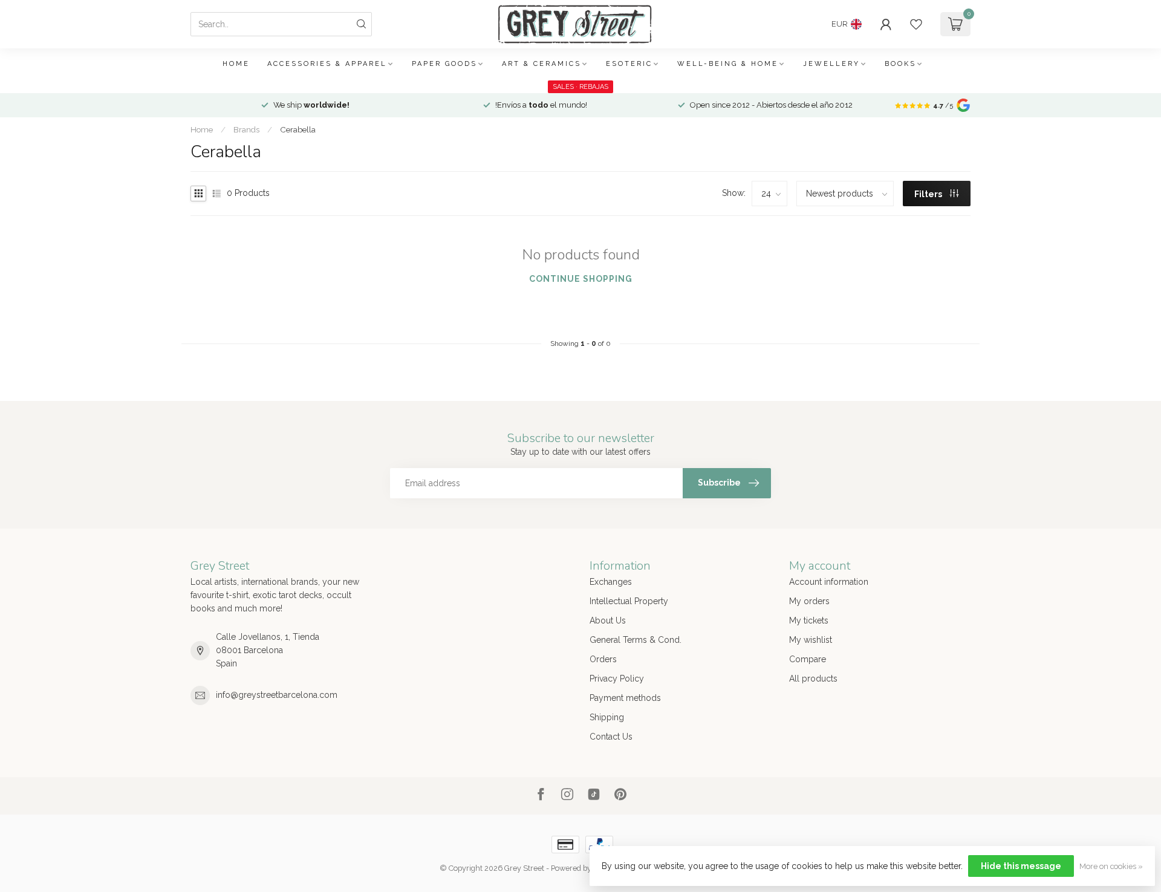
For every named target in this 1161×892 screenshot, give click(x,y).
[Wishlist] (916, 24)
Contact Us (611, 736)
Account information (828, 582)
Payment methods (625, 698)
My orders (809, 601)
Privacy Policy (617, 678)
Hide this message (1021, 866)
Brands (246, 129)
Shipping (607, 717)
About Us (608, 620)
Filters (929, 194)
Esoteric (629, 64)
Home (236, 64)
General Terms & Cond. (635, 640)
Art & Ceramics (541, 64)
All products (813, 678)
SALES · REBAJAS (580, 87)
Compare (807, 659)
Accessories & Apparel (327, 64)
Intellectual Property (629, 601)
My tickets (808, 620)
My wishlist (810, 640)
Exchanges (611, 582)
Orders (603, 659)
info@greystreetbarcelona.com (276, 695)
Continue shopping (581, 279)
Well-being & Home (727, 64)
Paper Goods (444, 64)
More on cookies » (1111, 866)
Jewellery (831, 64)
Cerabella (298, 129)
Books (900, 64)
